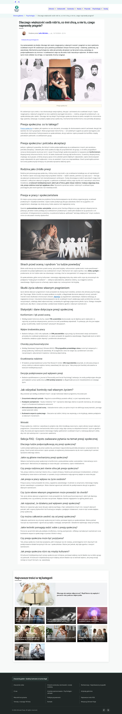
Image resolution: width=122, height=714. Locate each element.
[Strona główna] (16, 8)
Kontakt (49, 702)
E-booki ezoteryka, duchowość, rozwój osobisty (59, 686)
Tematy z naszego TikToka (22, 702)
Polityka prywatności (54, 697)
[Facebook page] (14, 1)
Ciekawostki (61, 9)
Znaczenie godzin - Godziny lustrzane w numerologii (30, 679)
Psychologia (97, 9)
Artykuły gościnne (87, 691)
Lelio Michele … (44, 33)
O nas (15, 691)
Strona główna (18, 16)
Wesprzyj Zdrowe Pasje (88, 702)
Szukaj (106, 9)
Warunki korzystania (20, 697)
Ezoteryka (70, 9)
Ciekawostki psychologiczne (30, 40)
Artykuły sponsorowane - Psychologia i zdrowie (59, 692)
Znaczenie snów (19, 685)
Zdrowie (51, 9)
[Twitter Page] (18, 1)
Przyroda (87, 9)
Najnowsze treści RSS (88, 697)
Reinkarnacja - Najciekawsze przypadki (93, 685)
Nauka (79, 9)
